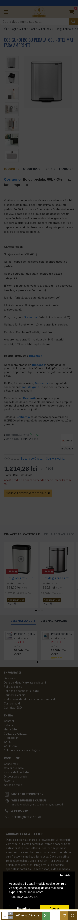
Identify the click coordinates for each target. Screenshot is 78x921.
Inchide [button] (65, 875)
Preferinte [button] (23, 908)
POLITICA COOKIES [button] (24, 896)
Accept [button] (54, 908)
